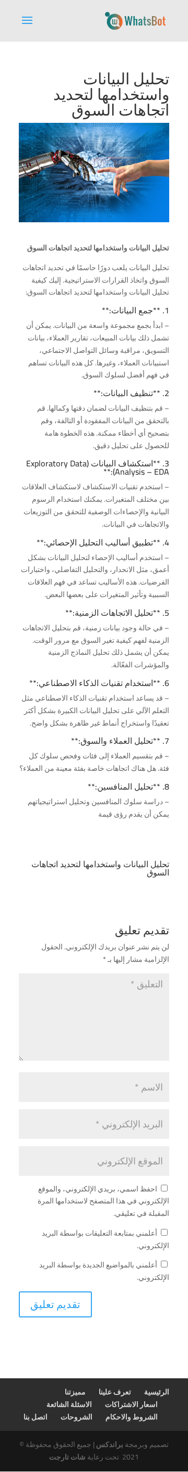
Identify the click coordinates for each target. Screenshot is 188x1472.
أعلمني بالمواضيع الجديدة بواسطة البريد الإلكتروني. (104, 1271)
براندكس (109, 1444)
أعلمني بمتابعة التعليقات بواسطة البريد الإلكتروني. (105, 1239)
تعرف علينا (115, 1392)
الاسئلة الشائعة (69, 1404)
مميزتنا (75, 1392)
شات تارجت (67, 1457)
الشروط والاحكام (131, 1417)
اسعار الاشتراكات (131, 1404)
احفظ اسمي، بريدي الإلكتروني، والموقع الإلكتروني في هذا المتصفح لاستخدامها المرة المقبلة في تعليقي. (103, 1201)
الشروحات (76, 1417)
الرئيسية (156, 1392)
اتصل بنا (36, 1417)
